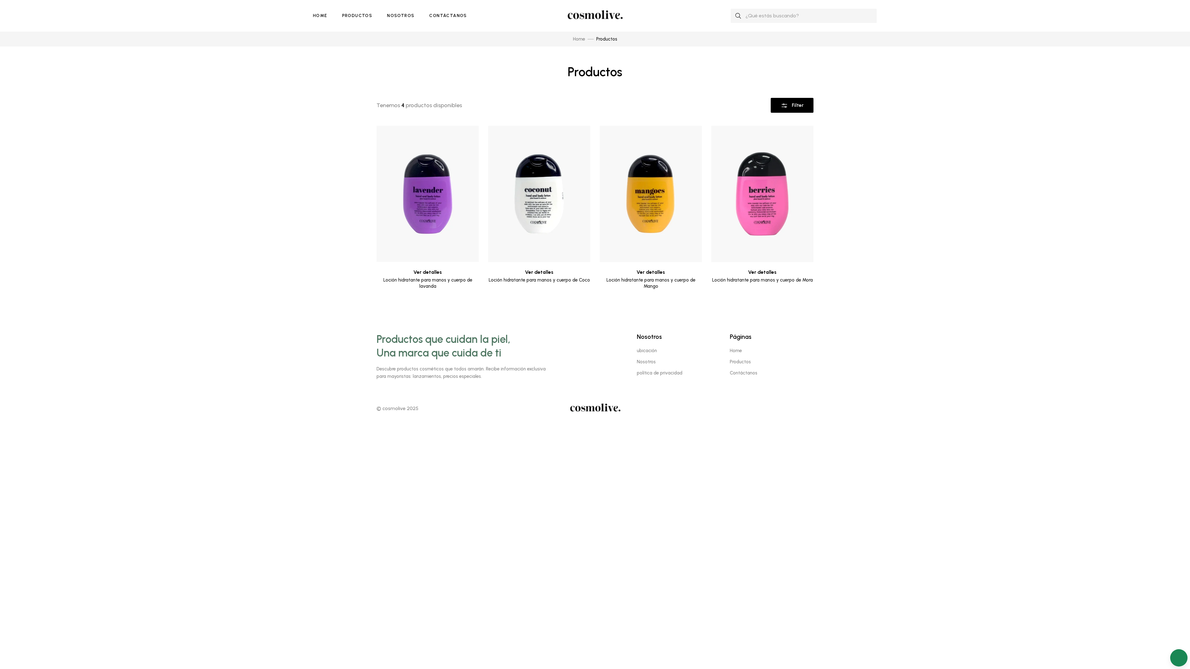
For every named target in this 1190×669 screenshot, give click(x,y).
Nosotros (400, 15)
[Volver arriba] (1179, 639)
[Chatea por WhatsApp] (1179, 658)
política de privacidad (659, 373)
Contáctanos (448, 15)
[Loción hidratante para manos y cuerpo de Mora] (762, 194)
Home (320, 15)
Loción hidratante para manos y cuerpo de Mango (650, 283)
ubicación (647, 350)
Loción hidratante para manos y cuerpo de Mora (762, 280)
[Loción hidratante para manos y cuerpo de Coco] (539, 194)
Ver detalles (427, 272)
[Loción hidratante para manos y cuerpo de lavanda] (428, 194)
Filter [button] (797, 105)
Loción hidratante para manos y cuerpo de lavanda (427, 283)
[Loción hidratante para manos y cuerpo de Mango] (651, 194)
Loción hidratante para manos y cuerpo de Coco (539, 280)
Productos (357, 15)
